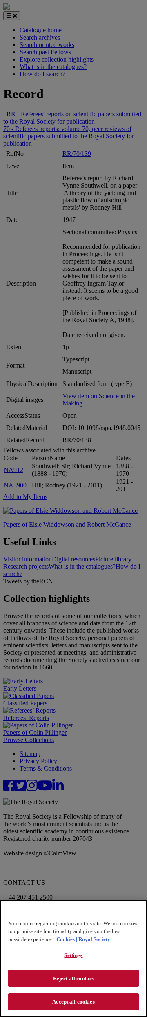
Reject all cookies (73, 978)
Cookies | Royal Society (83, 939)
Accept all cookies (73, 1002)
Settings (73, 955)
